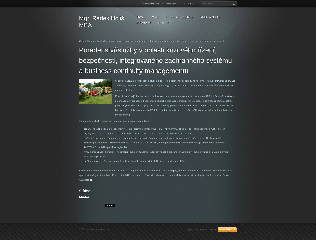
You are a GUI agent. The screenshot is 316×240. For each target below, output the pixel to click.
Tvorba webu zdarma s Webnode (201, 229)
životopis (171, 170)
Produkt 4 (84, 196)
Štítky (84, 191)
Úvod (141, 17)
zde (92, 179)
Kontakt (164, 22)
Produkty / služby (179, 17)
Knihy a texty (210, 17)
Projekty (144, 22)
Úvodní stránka (152, 4)
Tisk (192, 4)
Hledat (233, 3)
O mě (155, 17)
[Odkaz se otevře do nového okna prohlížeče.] (95, 91)
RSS (183, 4)
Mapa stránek (170, 4)
